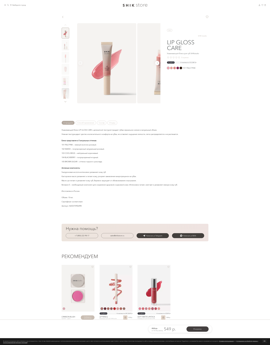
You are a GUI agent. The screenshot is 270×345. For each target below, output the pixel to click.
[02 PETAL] (143, 308)
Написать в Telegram (154, 236)
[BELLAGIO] (102, 308)
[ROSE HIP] (64, 308)
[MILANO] (114, 308)
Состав (102, 123)
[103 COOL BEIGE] (174, 68)
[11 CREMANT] (159, 308)
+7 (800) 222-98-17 (82, 236)
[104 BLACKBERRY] (177, 68)
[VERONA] (124, 308)
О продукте (68, 123)
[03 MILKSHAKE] (146, 308)
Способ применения (85, 123)
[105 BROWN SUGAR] (181, 68)
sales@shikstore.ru (117, 236)
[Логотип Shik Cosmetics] (135, 5)
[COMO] (105, 308)
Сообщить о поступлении (88, 317)
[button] (65, 102)
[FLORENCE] (108, 308)
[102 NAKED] (171, 68)
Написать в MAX (189, 236)
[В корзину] (125, 317)
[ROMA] (121, 308)
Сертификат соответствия (72, 202)
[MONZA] (117, 308)
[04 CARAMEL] (149, 308)
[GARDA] (111, 308)
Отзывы (112, 123)
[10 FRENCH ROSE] (155, 308)
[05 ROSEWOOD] (152, 308)
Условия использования (226, 341)
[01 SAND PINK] (140, 308)
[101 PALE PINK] (168, 68)
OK (264, 341)
